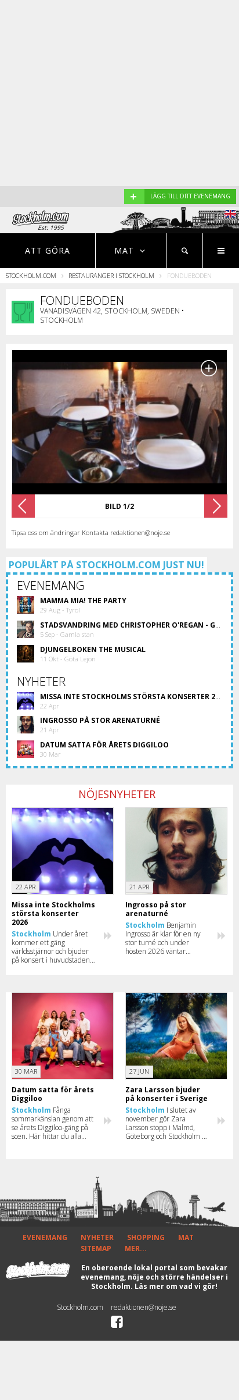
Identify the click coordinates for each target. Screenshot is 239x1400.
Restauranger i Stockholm (111, 275)
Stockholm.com (31, 275)
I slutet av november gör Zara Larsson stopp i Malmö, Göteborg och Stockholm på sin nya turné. (167, 1123)
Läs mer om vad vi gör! (176, 1286)
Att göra (47, 250)
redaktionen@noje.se (143, 1307)
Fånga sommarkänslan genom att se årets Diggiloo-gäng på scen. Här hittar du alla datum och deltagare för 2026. (52, 1123)
